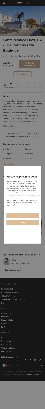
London (22, 216)
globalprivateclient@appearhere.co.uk (25, 195)
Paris (22, 223)
